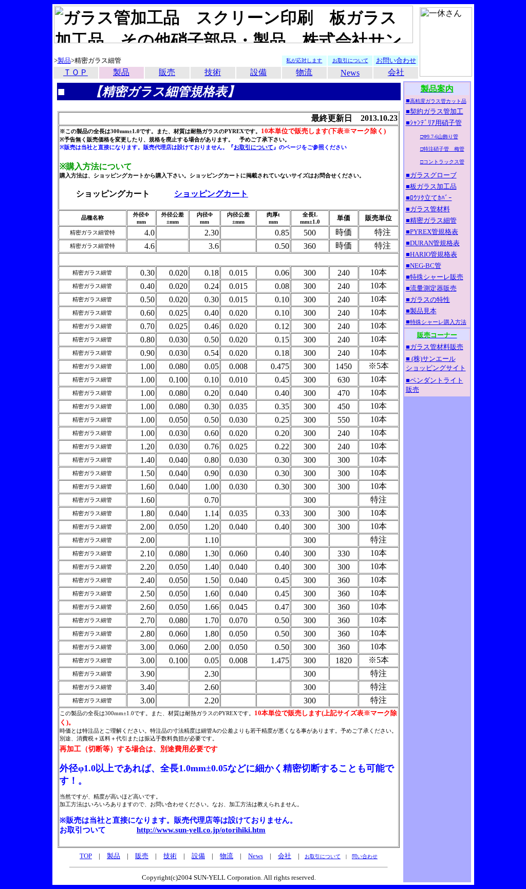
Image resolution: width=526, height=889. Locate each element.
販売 (167, 72)
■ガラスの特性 (428, 299)
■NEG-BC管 (423, 265)
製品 (64, 60)
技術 (212, 72)
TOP (86, 856)
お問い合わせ (396, 60)
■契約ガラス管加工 (434, 111)
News (255, 856)
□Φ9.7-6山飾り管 (439, 136)
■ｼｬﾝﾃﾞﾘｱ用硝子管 (434, 122)
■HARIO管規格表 (431, 254)
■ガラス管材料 (428, 209)
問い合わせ (365, 856)
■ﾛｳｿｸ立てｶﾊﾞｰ (429, 198)
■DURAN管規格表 (433, 243)
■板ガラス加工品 (431, 186)
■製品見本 (421, 311)
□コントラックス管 (442, 162)
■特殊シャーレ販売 (434, 277)
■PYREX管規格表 (432, 231)
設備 (258, 72)
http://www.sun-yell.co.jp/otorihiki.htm (201, 830)
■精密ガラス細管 (431, 220)
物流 (304, 72)
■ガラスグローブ (431, 175)
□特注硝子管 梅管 (442, 149)
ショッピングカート (211, 193)
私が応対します (304, 60)
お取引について (253, 147)
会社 (396, 72)
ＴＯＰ (75, 72)
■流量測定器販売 (431, 288)
